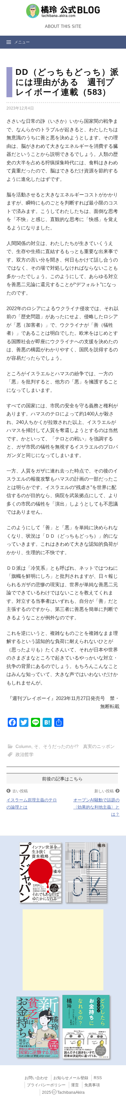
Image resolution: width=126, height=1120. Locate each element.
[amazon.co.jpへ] (40, 872)
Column (23, 746)
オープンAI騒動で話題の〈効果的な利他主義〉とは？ (96, 807)
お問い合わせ (36, 1078)
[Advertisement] (63, 949)
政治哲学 (25, 754)
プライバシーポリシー (46, 1085)
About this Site (63, 26)
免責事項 (92, 1085)
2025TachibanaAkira (63, 1092)
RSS (98, 1078)
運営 (75, 1085)
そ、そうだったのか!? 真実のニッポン (74, 746)
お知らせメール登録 (70, 1078)
